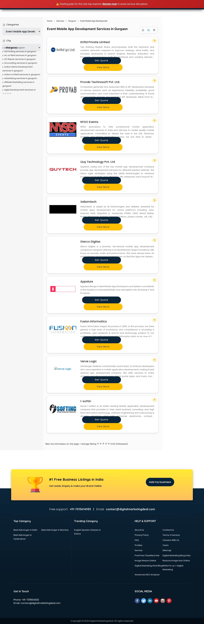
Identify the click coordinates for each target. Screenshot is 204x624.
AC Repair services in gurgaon (20, 59)
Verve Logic (88, 361)
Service (138, 550)
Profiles (138, 545)
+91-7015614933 (30, 599)
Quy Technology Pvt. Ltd (97, 162)
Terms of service (171, 535)
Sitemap (167, 550)
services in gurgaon (14, 47)
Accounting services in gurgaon (20, 62)
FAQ (137, 540)
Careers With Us (171, 540)
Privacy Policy (142, 535)
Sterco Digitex (90, 242)
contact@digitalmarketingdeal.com (41, 603)
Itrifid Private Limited (95, 42)
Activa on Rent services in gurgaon (22, 74)
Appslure (86, 281)
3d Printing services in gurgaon (20, 51)
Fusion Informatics (93, 321)
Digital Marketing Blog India (176, 555)
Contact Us (168, 529)
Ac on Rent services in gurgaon (20, 55)
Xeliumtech (88, 202)
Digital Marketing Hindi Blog (149, 565)
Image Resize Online (145, 560)
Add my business (160, 482)
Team (166, 545)
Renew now (109, 4)
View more (103, 67)
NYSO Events (89, 122)
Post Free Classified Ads (147, 555)
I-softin (85, 401)
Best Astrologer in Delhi (25, 529)
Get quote (101, 60)
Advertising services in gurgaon (20, 78)
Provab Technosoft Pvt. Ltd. (100, 82)
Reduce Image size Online (176, 560)
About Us (139, 529)
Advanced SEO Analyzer (147, 574)
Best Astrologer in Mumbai (55, 529)
